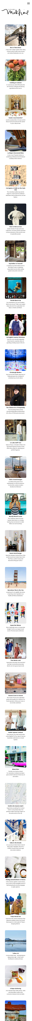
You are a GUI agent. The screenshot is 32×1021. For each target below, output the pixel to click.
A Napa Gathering (15, 988)
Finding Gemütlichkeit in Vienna (15, 879)
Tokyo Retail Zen (15, 916)
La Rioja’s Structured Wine (16, 153)
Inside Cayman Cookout (15, 732)
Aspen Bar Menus (15, 625)
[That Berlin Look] (15, 648)
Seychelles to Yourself (15, 263)
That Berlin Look (15, 660)
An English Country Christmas (15, 337)
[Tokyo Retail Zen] (15, 904)
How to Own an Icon (15, 226)
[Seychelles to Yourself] (15, 251)
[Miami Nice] (15, 757)
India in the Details (15, 843)
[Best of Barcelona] (15, 35)
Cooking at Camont (16, 82)
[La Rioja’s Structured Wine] (15, 140)
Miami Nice (15, 769)
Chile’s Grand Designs (15, 479)
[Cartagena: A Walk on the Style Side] (15, 175)
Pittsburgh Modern (15, 372)
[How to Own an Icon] (15, 214)
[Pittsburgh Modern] (15, 360)
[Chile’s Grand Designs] (15, 467)
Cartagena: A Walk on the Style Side (15, 189)
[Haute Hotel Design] (15, 541)
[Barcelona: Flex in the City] (15, 577)
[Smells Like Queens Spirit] (15, 793)
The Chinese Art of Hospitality (15, 407)
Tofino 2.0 (16, 953)
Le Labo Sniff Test (15, 442)
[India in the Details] (15, 830)
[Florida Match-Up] (15, 288)
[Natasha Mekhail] (15, 18)
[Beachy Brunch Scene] (15, 504)
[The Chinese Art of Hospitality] (15, 395)
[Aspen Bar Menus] (15, 613)
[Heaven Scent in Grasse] (15, 683)
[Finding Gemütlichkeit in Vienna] (15, 867)
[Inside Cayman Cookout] (15, 720)
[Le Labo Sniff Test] (15, 430)
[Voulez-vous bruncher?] (15, 105)
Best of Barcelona (15, 47)
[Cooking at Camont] (15, 70)
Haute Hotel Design (16, 553)
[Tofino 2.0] (15, 941)
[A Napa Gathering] (15, 976)
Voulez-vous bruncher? (16, 118)
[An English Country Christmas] (15, 325)
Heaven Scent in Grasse (15, 695)
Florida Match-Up (15, 300)
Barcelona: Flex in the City (16, 590)
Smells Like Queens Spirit (15, 806)
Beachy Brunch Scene (15, 516)
